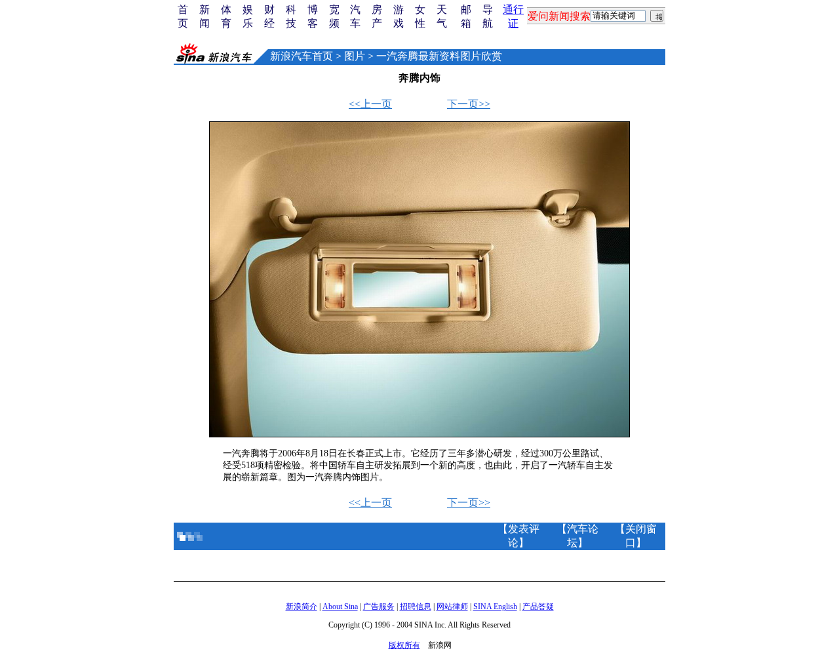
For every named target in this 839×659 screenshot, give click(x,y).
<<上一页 (370, 104)
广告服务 (379, 606)
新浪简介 (301, 606)
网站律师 (452, 606)
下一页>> (468, 104)
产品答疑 (538, 606)
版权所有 (404, 645)
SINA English (495, 606)
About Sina (340, 606)
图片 (354, 56)
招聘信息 (415, 606)
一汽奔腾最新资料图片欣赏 (439, 56)
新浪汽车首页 (301, 56)
